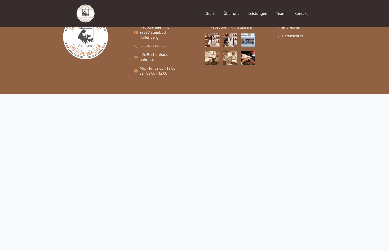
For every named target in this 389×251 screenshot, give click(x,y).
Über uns (231, 13)
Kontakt (301, 13)
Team (280, 13)
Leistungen (257, 13)
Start (210, 13)
